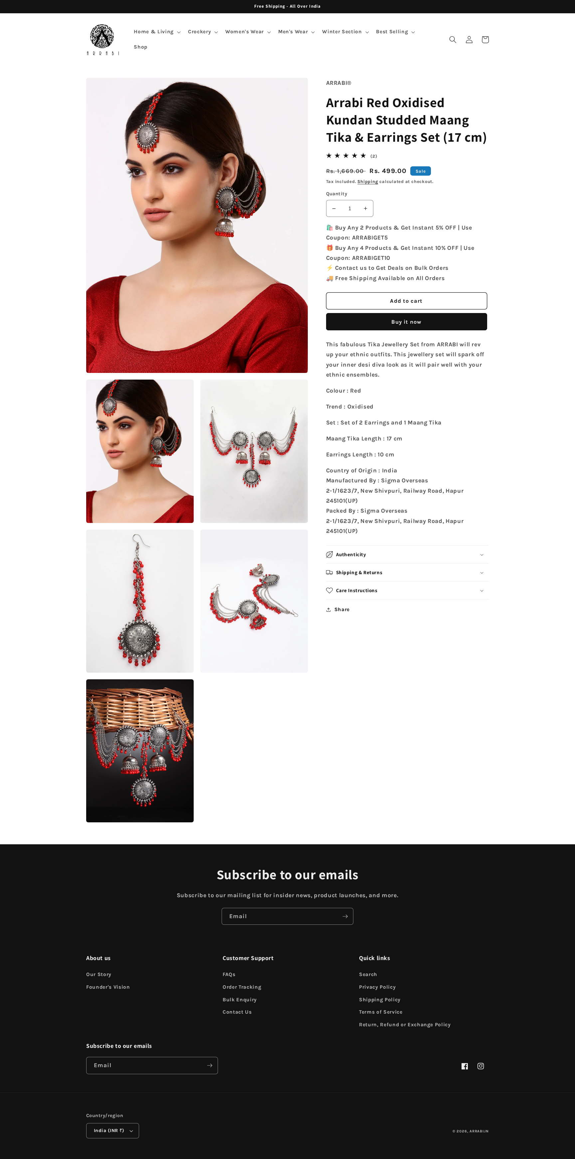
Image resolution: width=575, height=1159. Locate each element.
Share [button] (342, 609)
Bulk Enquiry (240, 1000)
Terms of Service (381, 1012)
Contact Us (237, 1012)
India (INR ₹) (109, 1130)
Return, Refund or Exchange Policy (405, 1025)
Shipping (367, 181)
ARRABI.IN (479, 1131)
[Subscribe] (345, 916)
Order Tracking (242, 987)
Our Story (98, 974)
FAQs (229, 974)
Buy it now (406, 322)
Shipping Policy (380, 1000)
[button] (156, 32)
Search (368, 974)
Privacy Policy (377, 987)
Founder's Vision (108, 987)
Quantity (336, 194)
